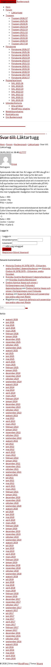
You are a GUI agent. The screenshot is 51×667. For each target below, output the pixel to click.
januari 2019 (11, 562)
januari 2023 (11, 429)
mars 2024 (11, 395)
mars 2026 (11, 330)
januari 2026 (11, 336)
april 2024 (10, 392)
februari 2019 (12, 559)
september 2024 (13, 381)
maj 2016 (10, 652)
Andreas (9, 293)
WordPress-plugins (20, 108)
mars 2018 (11, 590)
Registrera (7, 252)
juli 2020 (10, 511)
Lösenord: (7, 243)
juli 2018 (10, 579)
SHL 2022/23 (17, 91)
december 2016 (13, 633)
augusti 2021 (12, 474)
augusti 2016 (12, 644)
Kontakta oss (12, 114)
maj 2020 (10, 517)
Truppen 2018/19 (19, 40)
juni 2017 (10, 616)
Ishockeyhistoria (14, 103)
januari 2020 (11, 528)
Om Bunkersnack (14, 117)
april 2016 (10, 655)
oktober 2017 (12, 604)
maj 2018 (10, 585)
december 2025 (13, 339)
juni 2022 (10, 446)
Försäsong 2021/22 (20, 63)
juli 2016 (10, 647)
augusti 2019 (12, 542)
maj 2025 (10, 359)
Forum (9, 9)
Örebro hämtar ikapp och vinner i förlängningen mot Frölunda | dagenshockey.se (22, 285)
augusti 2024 (12, 384)
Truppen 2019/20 (19, 38)
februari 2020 (12, 525)
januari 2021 (11, 494)
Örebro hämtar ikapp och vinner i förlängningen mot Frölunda (28, 289)
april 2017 (10, 621)
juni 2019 (10, 548)
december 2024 (13, 373)
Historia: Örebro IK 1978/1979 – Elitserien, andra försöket (28, 271)
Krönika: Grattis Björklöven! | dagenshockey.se (28, 276)
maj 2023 (10, 418)
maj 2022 (10, 449)
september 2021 (13, 472)
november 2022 (13, 432)
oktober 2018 (12, 570)
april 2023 (10, 421)
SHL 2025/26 (17, 83)
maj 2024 (10, 390)
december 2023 (13, 404)
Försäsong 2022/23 (20, 60)
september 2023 (13, 412)
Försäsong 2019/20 (20, 69)
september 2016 (13, 641)
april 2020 (10, 520)
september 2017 (13, 607)
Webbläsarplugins (14, 111)
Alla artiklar (17, 105)
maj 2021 (10, 483)
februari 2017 (12, 627)
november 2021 (13, 466)
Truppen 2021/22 (19, 32)
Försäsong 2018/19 (20, 71)
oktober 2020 (12, 503)
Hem (8, 7)
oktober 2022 (12, 435)
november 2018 (13, 568)
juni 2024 (10, 387)
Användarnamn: (10, 239)
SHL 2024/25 (17, 86)
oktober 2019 (12, 536)
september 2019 (13, 539)
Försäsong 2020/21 (20, 66)
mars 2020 (11, 522)
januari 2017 (11, 630)
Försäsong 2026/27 (20, 49)
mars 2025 (11, 364)
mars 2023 (11, 423)
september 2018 (13, 573)
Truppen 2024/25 (19, 23)
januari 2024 (11, 401)
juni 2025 (10, 356)
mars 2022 (11, 455)
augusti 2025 (12, 350)
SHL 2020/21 (17, 97)
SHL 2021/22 (17, 94)
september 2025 (13, 347)
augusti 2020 (12, 508)
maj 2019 (10, 551)
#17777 (22, 152)
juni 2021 (10, 480)
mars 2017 (11, 624)
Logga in (6, 249)
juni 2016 (10, 649)
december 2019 (13, 531)
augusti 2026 (12, 319)
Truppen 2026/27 (19, 18)
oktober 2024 (12, 378)
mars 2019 (11, 556)
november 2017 (13, 601)
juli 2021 (10, 477)
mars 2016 (11, 658)
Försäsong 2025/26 (20, 52)
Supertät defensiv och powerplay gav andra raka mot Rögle (27, 295)
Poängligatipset (14, 80)
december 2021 (13, 463)
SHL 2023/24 (17, 88)
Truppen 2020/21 (19, 35)
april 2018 (10, 587)
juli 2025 (10, 353)
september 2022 (13, 438)
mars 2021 (11, 488)
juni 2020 (10, 514)
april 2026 (10, 327)
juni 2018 (10, 582)
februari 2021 (12, 491)
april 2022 (10, 452)
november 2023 (13, 407)
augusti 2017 (12, 610)
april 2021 (10, 486)
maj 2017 (10, 618)
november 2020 (13, 500)
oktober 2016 (12, 638)
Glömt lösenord (20, 252)
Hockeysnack (20, 144)
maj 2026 (10, 325)
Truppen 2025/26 (19, 21)
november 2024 (13, 375)
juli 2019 (10, 545)
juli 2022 (10, 443)
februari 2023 (12, 426)
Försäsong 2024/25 (20, 55)
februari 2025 (12, 367)
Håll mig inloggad (14, 246)
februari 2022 (12, 457)
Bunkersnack (23, 1)
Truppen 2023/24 (19, 26)
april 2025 (10, 361)
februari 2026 (12, 333)
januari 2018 (11, 596)
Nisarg (40, 663)
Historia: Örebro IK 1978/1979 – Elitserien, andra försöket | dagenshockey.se (26, 267)
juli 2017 (10, 613)
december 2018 (13, 565)
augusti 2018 (12, 576)
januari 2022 (11, 460)
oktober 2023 (12, 409)
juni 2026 (10, 322)
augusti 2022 (12, 440)
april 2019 (10, 553)
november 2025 (13, 342)
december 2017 (13, 599)
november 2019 (13, 534)
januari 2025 (11, 370)
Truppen (10, 15)
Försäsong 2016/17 (20, 77)
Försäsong (11, 46)
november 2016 (13, 635)
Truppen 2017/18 (19, 43)
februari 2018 (12, 593)
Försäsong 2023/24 (20, 57)
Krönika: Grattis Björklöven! (22, 279)
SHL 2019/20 (17, 100)
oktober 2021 (12, 469)
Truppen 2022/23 (19, 29)
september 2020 (13, 505)
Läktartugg (16, 12)
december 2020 (13, 497)
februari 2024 (12, 398)
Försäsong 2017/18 (20, 74)
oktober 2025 (12, 344)
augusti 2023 (12, 415)
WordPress (23, 663)
